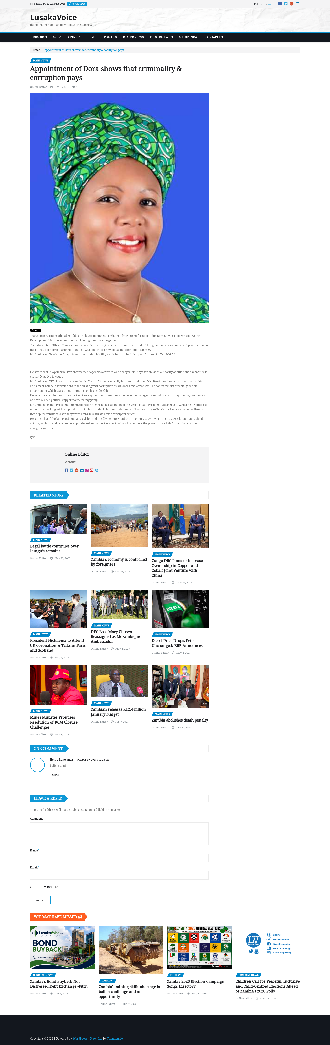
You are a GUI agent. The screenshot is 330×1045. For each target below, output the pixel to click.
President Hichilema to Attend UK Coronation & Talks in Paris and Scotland (58, 645)
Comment (36, 818)
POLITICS (110, 37)
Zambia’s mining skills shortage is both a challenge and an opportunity (129, 992)
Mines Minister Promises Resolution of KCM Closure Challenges (54, 722)
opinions (75, 37)
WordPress (80, 1038)
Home (36, 50)
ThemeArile (115, 1038)
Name (34, 850)
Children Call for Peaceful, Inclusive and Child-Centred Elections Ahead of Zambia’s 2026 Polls (268, 986)
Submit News (189, 37)
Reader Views (133, 37)
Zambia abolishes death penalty (180, 720)
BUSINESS (40, 37)
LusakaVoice (53, 17)
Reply (55, 774)
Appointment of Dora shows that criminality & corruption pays (84, 50)
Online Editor (38, 86)
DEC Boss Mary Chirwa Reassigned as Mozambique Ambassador (115, 637)
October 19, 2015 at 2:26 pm (93, 759)
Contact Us (214, 37)
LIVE (92, 37)
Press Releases (161, 37)
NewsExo (96, 1038)
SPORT (57, 37)
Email (34, 867)
